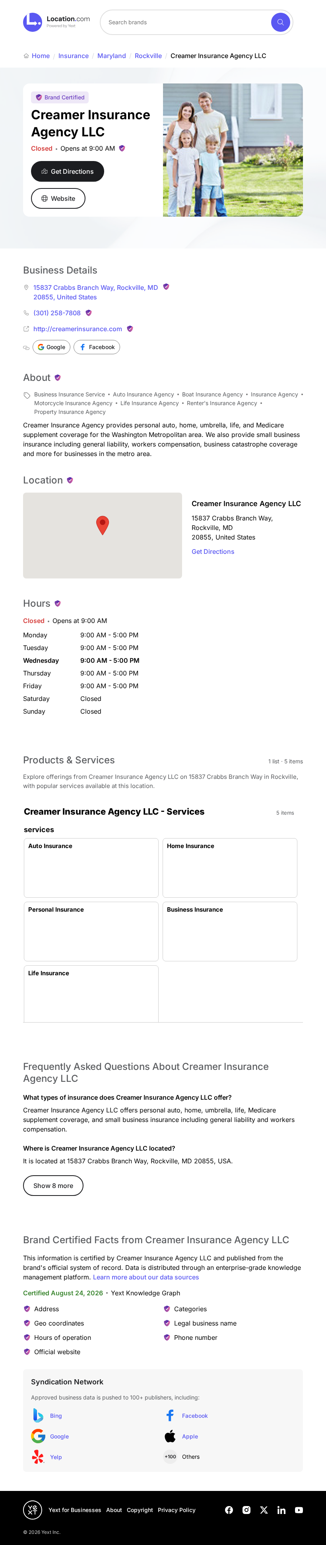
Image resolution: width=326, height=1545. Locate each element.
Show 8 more (53, 1186)
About (114, 1509)
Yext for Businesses (75, 1509)
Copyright (140, 1509)
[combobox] (196, 22)
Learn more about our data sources (146, 1277)
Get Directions (213, 551)
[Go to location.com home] (56, 22)
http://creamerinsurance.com (77, 329)
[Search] (280, 22)
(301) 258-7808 (57, 313)
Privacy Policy (177, 1509)
